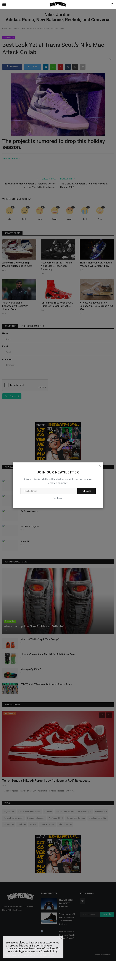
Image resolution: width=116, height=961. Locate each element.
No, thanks (58, 498)
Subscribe (86, 491)
